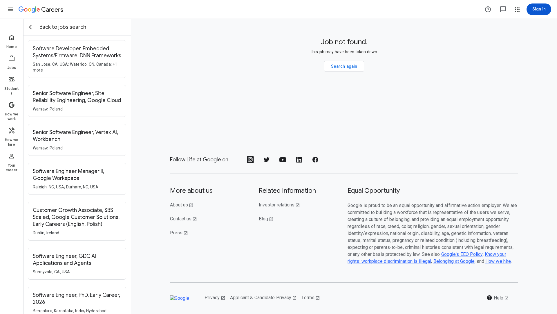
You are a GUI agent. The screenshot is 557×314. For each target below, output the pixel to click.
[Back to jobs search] (31, 27)
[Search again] (344, 66)
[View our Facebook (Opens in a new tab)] (315, 161)
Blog (266, 219)
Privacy (215, 297)
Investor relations (279, 205)
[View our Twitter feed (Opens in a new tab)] (266, 161)
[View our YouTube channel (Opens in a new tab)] (282, 161)
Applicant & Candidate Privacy (263, 297)
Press (179, 233)
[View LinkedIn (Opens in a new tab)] (299, 161)
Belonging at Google (454, 261)
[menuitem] (11, 41)
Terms (310, 297)
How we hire (498, 261)
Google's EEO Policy (462, 254)
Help (498, 298)
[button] (10, 9)
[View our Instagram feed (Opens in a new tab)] (250, 161)
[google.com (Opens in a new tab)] (182, 298)
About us (181, 205)
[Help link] (488, 9)
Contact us (183, 219)
